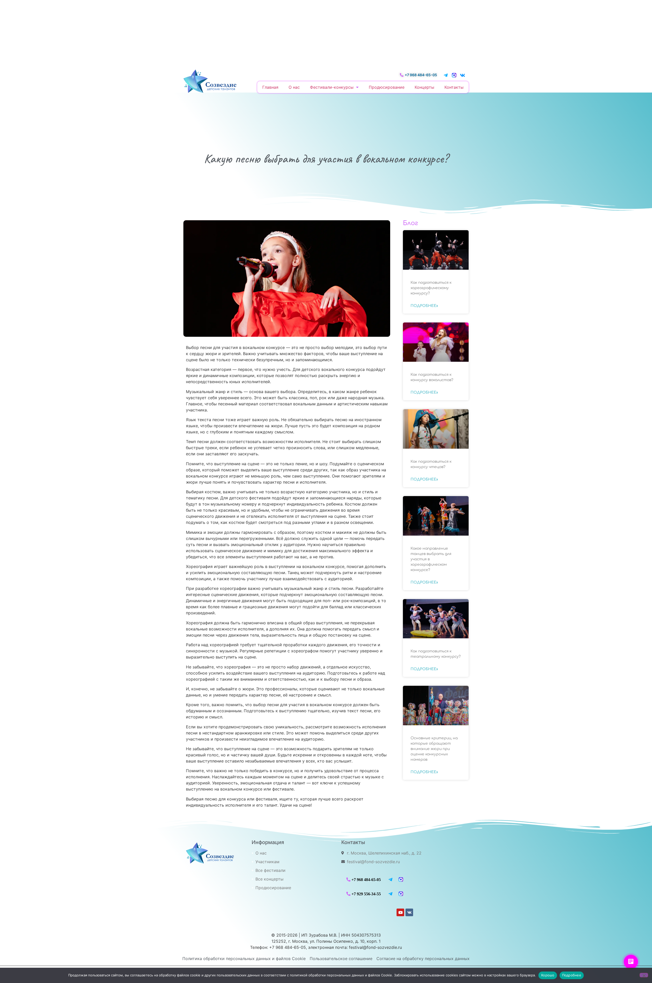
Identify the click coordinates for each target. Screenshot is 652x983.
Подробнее (571, 975)
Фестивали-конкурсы (332, 87)
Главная (270, 87)
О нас (294, 87)
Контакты (454, 87)
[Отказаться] (644, 975)
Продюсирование (386, 87)
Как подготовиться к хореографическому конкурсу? (431, 288)
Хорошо (547, 975)
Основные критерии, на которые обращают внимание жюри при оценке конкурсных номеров (434, 748)
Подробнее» (424, 306)
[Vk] (462, 75)
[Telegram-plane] (445, 75)
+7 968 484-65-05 (366, 879)
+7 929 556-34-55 (366, 894)
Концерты (424, 87)
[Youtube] (400, 912)
